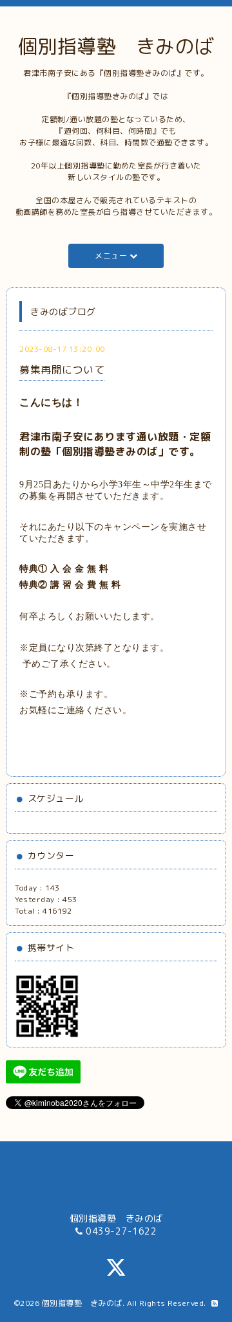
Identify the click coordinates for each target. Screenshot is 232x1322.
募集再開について (61, 370)
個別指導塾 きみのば (116, 46)
